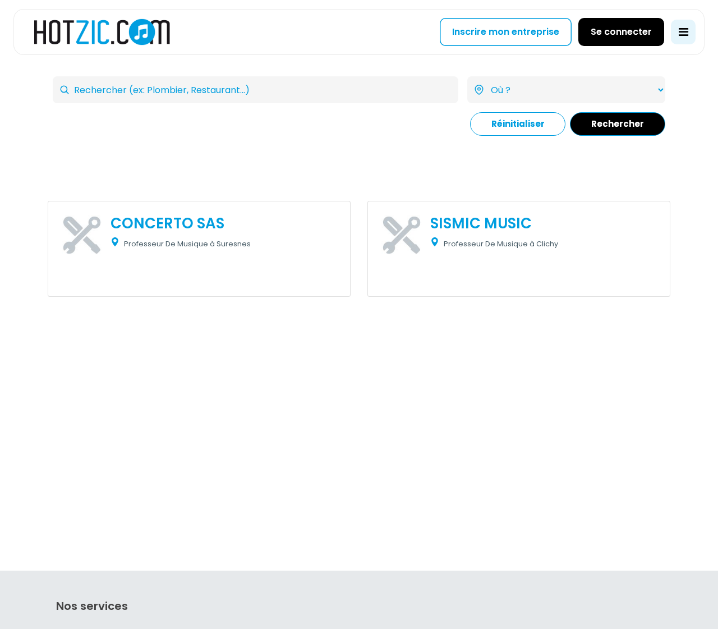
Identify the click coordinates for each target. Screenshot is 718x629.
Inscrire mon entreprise (505, 31)
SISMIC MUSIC (481, 223)
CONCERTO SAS (167, 223)
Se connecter (621, 31)
